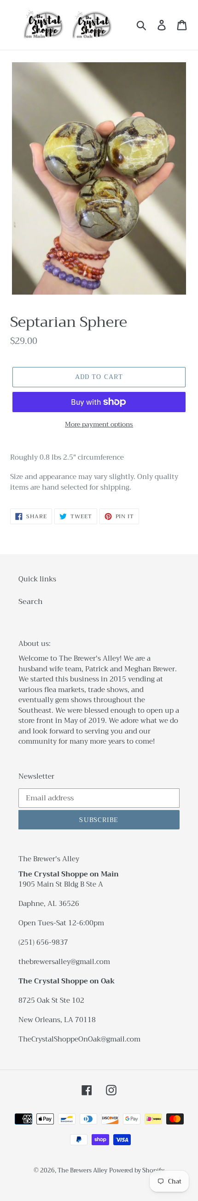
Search (30, 601)
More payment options (99, 424)
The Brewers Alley (82, 1170)
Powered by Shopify (136, 1170)
